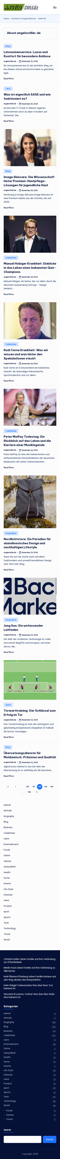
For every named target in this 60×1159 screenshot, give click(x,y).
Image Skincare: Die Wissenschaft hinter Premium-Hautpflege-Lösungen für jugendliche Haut (29, 181)
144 (51, 786)
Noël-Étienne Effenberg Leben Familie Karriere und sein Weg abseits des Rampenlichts (30, 978)
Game (7, 855)
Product (8, 906)
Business (8, 827)
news (6, 900)
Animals (8, 810)
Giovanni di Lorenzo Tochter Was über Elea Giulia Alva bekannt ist (29, 996)
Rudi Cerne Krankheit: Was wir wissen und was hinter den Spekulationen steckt (26, 354)
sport (8, 704)
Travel (7, 934)
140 (27, 786)
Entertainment (11, 844)
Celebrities (11, 257)
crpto (6, 838)
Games (7, 861)
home (7, 878)
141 (33, 786)
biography (11, 533)
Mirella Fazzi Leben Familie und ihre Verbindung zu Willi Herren (29, 969)
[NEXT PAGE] (36, 792)
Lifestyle (8, 894)
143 (45, 786)
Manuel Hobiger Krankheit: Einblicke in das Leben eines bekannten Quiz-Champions (30, 268)
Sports (7, 917)
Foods (7, 849)
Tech (8, 88)
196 (29, 792)
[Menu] (54, 7)
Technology (10, 928)
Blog (8, 46)
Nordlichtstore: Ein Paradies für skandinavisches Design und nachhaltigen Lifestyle (27, 543)
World (7, 939)
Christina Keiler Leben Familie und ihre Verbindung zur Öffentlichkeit (29, 961)
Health (7, 872)
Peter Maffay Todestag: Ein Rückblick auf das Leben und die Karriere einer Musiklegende (27, 441)
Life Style (8, 889)
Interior (7, 883)
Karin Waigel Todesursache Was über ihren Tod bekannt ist (28, 987)
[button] (8, 786)
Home (6, 18)
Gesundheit (10, 866)
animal (7, 805)
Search (7, 1129)
